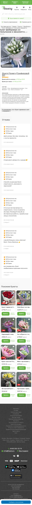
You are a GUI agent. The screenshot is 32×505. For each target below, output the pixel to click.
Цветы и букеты (5, 2)
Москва (4, 438)
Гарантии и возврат (16, 424)
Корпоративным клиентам (16, 419)
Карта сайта (16, 431)
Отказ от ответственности (16, 427)
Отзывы (16, 410)
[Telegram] (18, 456)
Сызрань (12, 440)
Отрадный (22, 438)
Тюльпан (4, 88)
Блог (16, 433)
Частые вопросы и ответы (16, 422)
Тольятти (26, 440)
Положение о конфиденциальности (16, 426)
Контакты (16, 421)
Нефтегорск (6, 440)
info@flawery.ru (17, 495)
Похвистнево (19, 440)
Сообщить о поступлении (16, 502)
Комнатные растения (25, 2)
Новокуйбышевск (11, 442)
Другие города (21, 442)
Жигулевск (9, 438)
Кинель (28, 438)
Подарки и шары (15, 2)
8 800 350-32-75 (16, 449)
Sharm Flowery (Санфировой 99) (15, 74)
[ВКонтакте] (14, 456)
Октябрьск (16, 438)
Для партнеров (16, 417)
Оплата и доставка (16, 412)
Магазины (16, 408)
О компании (16, 414)
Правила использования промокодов (16, 429)
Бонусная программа (16, 415)
